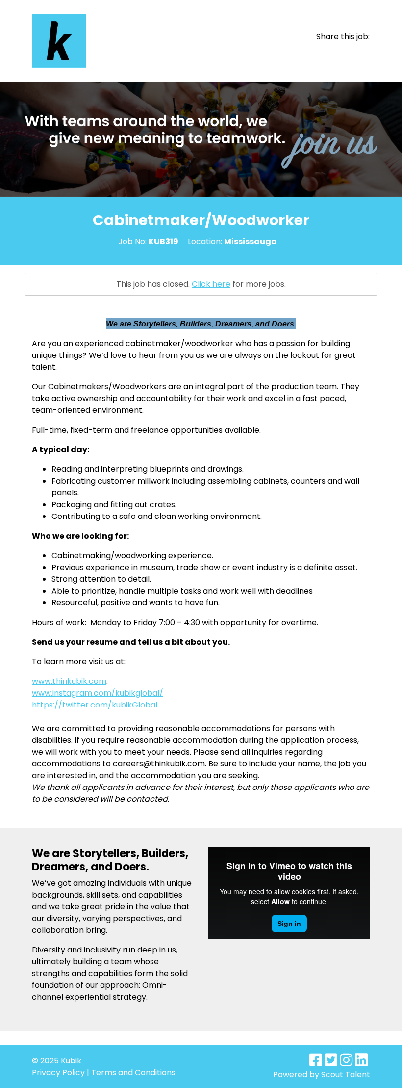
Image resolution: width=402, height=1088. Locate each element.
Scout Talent (345, 1074)
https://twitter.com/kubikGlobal (94, 704)
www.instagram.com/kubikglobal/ (97, 693)
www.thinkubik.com (69, 681)
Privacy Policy (58, 1072)
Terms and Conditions (133, 1072)
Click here (211, 284)
